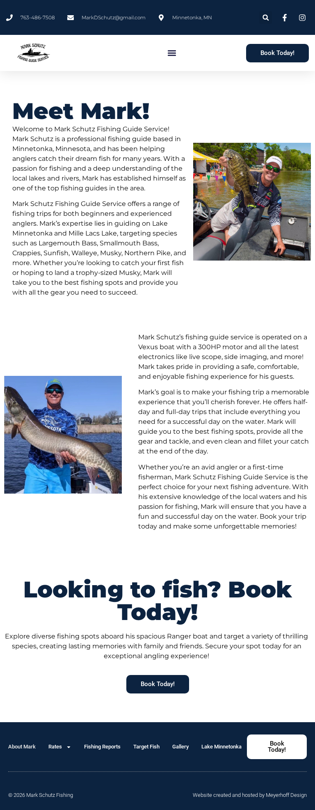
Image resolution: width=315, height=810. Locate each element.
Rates (55, 747)
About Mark (22, 747)
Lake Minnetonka (221, 747)
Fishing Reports (102, 747)
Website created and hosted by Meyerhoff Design (250, 795)
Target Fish (146, 747)
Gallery (180, 747)
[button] (265, 17)
